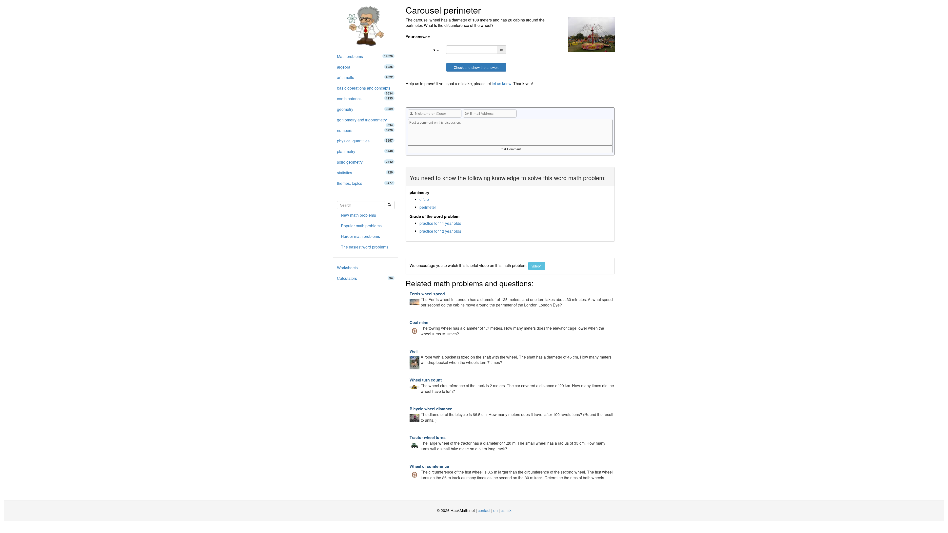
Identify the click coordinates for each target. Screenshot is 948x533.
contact (484, 510)
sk (510, 510)
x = (436, 50)
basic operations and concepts (365, 89)
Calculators (365, 278)
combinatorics (365, 98)
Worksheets (347, 267)
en (495, 510)
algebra (365, 67)
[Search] (390, 205)
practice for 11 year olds (440, 223)
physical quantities (365, 141)
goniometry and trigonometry (365, 121)
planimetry (365, 151)
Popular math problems (361, 225)
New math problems (358, 215)
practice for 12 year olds (440, 231)
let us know (501, 83)
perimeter (427, 207)
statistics (365, 172)
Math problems (365, 56)
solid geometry (365, 162)
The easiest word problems (364, 247)
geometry (365, 109)
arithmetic (365, 77)
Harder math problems (360, 236)
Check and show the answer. (476, 67)
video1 (537, 266)
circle (424, 199)
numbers (365, 130)
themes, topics (365, 183)
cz (503, 510)
